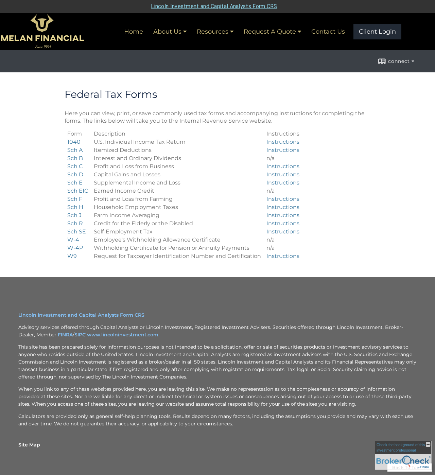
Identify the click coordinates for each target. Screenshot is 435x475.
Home (133, 31)
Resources (212, 31)
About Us (167, 31)
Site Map (29, 445)
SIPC (80, 335)
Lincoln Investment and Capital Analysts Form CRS (214, 6)
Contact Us (328, 31)
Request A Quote (270, 31)
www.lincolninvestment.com (122, 335)
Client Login (377, 31)
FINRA (65, 335)
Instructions (282, 142)
